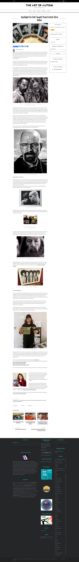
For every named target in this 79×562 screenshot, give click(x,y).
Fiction (56, 513)
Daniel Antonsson (33, 489)
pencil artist (44, 400)
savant (25, 495)
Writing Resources (58, 554)
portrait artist (15, 401)
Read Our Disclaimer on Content (56, 34)
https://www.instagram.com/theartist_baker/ (21, 364)
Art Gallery (56, 466)
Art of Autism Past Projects (59, 468)
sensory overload (28, 495)
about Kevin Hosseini (19, 482)
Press (56, 537)
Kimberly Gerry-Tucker (18, 492)
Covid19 (56, 500)
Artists (42, 14)
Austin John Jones (21, 485)
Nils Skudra (22, 493)
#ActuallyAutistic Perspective (33, 14)
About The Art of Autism (59, 462)
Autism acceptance (34, 485)
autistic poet (28, 489)
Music (56, 530)
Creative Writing (57, 502)
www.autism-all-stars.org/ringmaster (19, 393)
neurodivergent (30, 492)
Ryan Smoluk (21, 495)
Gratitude (56, 515)
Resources (56, 541)
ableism (14, 482)
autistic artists (16, 489)
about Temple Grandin (26, 482)
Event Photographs (58, 509)
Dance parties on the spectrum (20, 429)
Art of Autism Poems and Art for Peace (60, 471)
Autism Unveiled (17, 488)
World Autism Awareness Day (27, 496)
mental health (25, 492)
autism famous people (58, 481)
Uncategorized (57, 549)
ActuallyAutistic (16, 400)
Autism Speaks (33, 486)
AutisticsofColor (57, 489)
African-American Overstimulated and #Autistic (18, 422)
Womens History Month (59, 552)
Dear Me (56, 504)
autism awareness (23, 486)
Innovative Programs (58, 521)
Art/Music (39, 14)
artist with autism (22, 400)
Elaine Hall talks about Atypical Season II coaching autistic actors (38, 429)
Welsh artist (20, 401)
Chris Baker (33, 400)
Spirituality (56, 545)
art (19, 483)
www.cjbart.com (36, 359)
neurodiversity (16, 493)
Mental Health (57, 526)
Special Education (33, 495)
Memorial (56, 524)
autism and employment (16, 486)
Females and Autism (58, 511)
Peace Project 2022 (58, 534)
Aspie (16, 485)
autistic (25, 488)
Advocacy (56, 464)
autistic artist (28, 400)
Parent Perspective (58, 532)
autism (27, 485)
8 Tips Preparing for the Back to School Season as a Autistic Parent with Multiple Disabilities (43, 422)
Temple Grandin (57, 547)
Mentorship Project (58, 528)
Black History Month (58, 491)
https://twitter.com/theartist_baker (19, 363)
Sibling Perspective (58, 543)
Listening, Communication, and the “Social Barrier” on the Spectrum (30, 422)
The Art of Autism (58, 69)
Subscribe (46, 452)
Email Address (53, 48)
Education (56, 506)
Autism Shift (28, 486)
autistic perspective (22, 489)
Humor (56, 517)
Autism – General (57, 478)
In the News (57, 519)
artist (21, 483)
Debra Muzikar (19, 491)
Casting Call (57, 498)
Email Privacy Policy (54, 61)
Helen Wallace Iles (38, 400)
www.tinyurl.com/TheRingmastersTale (29, 389)
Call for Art (56, 496)
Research (56, 539)
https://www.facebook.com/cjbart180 (19, 362)
